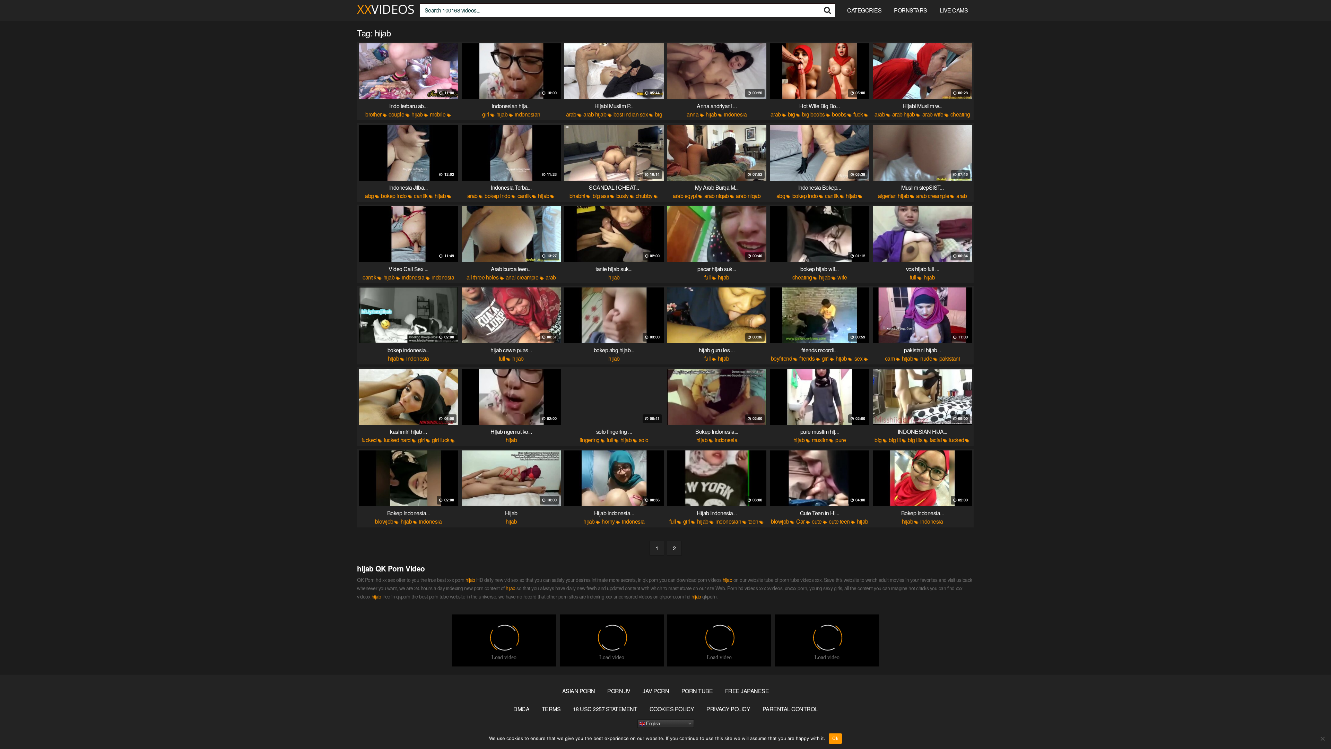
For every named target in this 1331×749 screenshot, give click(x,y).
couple (396, 114)
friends (807, 358)
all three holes (483, 277)
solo (644, 440)
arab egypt (685, 196)
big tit (895, 440)
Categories (864, 10)
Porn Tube (697, 691)
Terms (551, 709)
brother (373, 114)
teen (753, 521)
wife (842, 277)
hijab (417, 114)
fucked (369, 440)
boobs (839, 114)
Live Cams (954, 10)
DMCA (521, 709)
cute (816, 521)
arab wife (932, 114)
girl (485, 114)
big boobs (813, 114)
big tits (915, 440)
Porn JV (618, 691)
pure (840, 440)
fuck (858, 114)
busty (622, 196)
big (791, 114)
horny (608, 521)
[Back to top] (1311, 726)
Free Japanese (747, 691)
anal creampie (522, 277)
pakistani (949, 358)
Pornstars (910, 10)
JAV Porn (656, 691)
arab (571, 114)
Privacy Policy (728, 709)
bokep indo (394, 196)
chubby (644, 196)
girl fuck (441, 440)
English (652, 723)
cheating (802, 277)
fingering (590, 440)
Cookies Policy (672, 709)
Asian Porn (578, 691)
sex (858, 358)
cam (890, 358)
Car (800, 521)
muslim (820, 440)
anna (692, 114)
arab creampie (932, 196)
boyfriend (781, 358)
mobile (437, 114)
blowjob (384, 521)
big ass (601, 196)
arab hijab (594, 114)
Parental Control (790, 709)
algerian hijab (893, 196)
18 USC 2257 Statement (605, 709)
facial (936, 440)
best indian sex (631, 114)
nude (926, 358)
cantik (420, 196)
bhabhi (577, 196)
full (707, 277)
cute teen (839, 521)
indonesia (735, 114)
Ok (835, 738)
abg (369, 196)
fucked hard (397, 440)
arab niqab (716, 196)
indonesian (527, 114)
